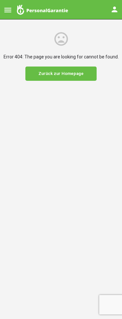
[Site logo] (43, 9)
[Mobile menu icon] (7, 10)
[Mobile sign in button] (114, 9)
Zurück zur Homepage (61, 73)
